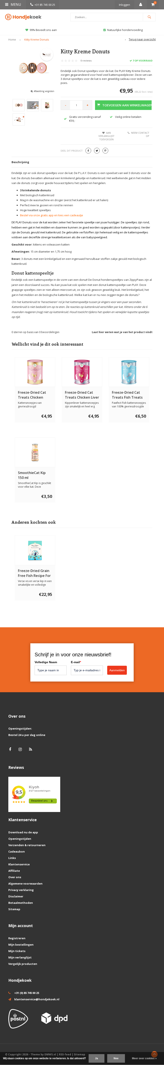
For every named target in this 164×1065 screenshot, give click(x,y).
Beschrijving (20, 162)
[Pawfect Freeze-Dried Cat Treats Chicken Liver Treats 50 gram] (82, 372)
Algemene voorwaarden (25, 883)
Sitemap (14, 909)
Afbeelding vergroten (44, 91)
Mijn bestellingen (21, 945)
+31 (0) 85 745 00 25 (26, 993)
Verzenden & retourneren (26, 845)
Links (12, 858)
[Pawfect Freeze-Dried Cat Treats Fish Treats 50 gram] (129, 372)
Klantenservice (19, 864)
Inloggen (124, 5)
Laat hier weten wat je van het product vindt (122, 332)
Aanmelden (117, 670)
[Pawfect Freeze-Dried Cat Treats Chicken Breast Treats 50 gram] (35, 372)
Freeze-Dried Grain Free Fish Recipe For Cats (34, 573)
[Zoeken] (149, 17)
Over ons (14, 877)
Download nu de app (23, 832)
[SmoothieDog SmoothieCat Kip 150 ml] (35, 452)
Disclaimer (15, 896)
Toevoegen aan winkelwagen (127, 105)
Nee (116, 1058)
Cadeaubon (16, 851)
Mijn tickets (16, 951)
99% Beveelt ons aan (43, 30)
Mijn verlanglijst (20, 957)
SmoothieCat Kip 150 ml (32, 475)
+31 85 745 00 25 (45, 5)
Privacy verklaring (21, 890)
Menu (15, 4)
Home (12, 39)
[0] (153, 5)
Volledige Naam (46, 662)
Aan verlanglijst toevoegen (106, 136)
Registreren (16, 938)
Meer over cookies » (144, 1058)
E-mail (76, 662)
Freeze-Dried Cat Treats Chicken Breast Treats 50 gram (32, 395)
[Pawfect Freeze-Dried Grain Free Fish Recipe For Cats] (35, 550)
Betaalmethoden (20, 903)
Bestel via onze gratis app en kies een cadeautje (51, 215)
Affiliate (14, 871)
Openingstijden (19, 839)
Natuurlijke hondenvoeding (125, 30)
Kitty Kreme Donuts (36, 39)
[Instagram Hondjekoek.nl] (20, 749)
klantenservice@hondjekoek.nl (36, 999)
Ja (96, 1058)
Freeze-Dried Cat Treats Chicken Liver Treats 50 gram (82, 395)
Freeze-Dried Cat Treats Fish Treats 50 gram (127, 395)
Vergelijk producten (22, 964)
